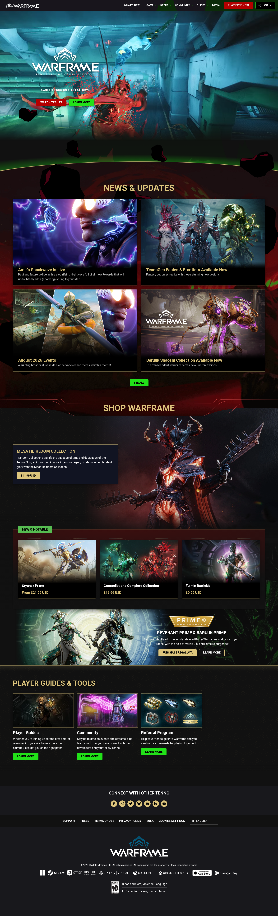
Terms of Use (104, 820)
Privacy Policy (130, 820)
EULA (150, 820)
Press (84, 820)
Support (69, 820)
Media (216, 5)
